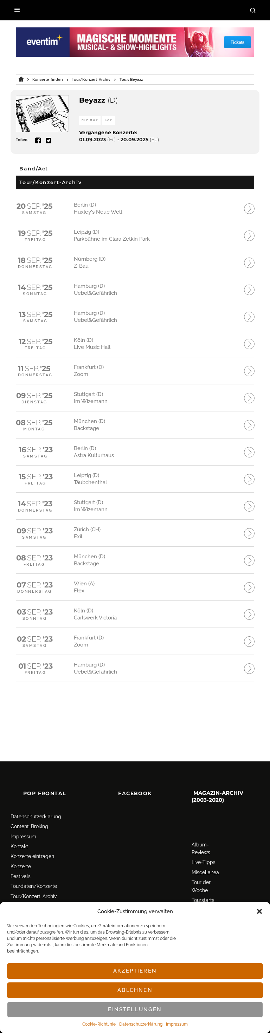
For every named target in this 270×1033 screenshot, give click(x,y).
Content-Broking (29, 826)
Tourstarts (203, 900)
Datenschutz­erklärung (140, 1024)
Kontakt (19, 846)
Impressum (177, 1024)
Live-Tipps (204, 862)
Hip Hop (90, 120)
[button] (259, 911)
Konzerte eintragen (32, 856)
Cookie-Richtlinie (99, 1024)
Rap (108, 120)
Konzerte (21, 866)
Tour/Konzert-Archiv (34, 896)
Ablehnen (134, 990)
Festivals (21, 876)
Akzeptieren (135, 971)
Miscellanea (205, 872)
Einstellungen (135, 1009)
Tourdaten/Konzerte (34, 886)
